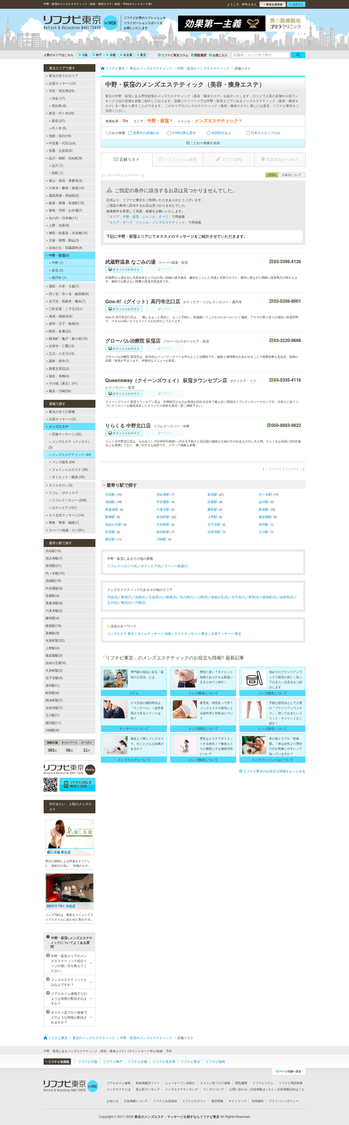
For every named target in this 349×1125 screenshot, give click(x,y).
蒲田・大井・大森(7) (64, 286)
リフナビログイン (194, 1101)
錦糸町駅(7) (54, 700)
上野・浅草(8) (59, 225)
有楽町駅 (163, 516)
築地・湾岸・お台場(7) (65, 210)
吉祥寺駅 (214, 531)
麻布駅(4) (52, 617)
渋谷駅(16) (53, 550)
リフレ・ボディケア (63, 492)
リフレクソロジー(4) (122, 565)
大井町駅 (163, 524)
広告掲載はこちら (262, 1089)
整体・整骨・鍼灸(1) (64, 522)
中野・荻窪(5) (59, 255)
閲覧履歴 (200, 55)
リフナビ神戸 (112, 1061)
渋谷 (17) (58, 98)
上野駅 (212, 516)
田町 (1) (57, 172)
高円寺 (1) (59, 277)
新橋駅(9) (52, 632)
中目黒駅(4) (54, 588)
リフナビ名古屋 (163, 1061)
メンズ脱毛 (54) (63, 461)
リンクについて (213, 1089)
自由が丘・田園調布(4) (65, 247)
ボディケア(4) (151, 565)
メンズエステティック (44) (71, 454)
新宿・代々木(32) (61, 113)
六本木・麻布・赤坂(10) (66, 187)
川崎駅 (161, 539)
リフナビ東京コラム (174, 55)
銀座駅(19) (53, 625)
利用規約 (258, 1101)
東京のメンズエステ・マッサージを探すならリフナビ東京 (176, 1116)
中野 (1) (57, 262)
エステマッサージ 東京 (191, 633)
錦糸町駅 (163, 531)
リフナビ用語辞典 (291, 1083)
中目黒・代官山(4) (62, 143)
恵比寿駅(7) (54, 558)
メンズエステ (58, 426)
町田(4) (254, 596)
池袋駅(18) (53, 580)
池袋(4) (140, 596)
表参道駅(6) (54, 602)
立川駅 (264, 531)
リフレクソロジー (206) (69, 500)
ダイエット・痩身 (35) (68, 476)
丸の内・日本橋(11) (63, 217)
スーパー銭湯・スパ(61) (66, 530)
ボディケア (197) (64, 507)
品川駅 (264, 501)
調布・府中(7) (59, 360)
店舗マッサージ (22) (67, 433)
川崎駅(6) (52, 730)
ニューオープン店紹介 (180, 1083)
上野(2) (202, 596)
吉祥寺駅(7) (54, 707)
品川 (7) (57, 165)
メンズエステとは (119, 1089)
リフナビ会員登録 (165, 1101)
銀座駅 (264, 509)
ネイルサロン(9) (61, 485)
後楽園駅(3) (54, 655)
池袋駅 (110, 501)
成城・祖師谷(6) (61, 316)
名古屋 (127, 55)
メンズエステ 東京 (120, 633)
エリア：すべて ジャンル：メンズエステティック (147, 222)
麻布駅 (212, 509)
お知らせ (113, 1101)
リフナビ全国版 (58, 1061)
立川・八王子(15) (61, 353)
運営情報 (217, 1101)
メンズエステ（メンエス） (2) (70, 444)
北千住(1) (238, 596)
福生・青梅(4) (59, 375)
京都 (113, 55)
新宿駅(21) (53, 565)
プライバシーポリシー (284, 1101)
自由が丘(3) (219, 596)
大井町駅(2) (54, 670)
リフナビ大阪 (88, 1061)
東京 (143, 55)
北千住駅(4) (54, 677)
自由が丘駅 (113, 524)
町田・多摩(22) (60, 331)
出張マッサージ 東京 (226, 633)
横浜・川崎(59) (60, 390)
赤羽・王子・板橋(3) (64, 323)
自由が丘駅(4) (56, 662)
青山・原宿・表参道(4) (65, 180)
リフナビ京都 (137, 1061)
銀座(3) (171, 596)
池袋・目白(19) (60, 135)
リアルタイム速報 (119, 1083)
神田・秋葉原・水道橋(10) (68, 232)
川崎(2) (140, 602)
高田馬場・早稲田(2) (64, 195)
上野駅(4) (52, 647)
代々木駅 (265, 494)
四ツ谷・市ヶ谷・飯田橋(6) (69, 293)
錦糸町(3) (269, 596)
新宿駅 (212, 494)
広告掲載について (136, 1101)
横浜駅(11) (53, 722)
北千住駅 (214, 524)
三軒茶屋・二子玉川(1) (65, 308)
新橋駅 (110, 516)
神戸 (99, 55)
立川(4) (112, 602)
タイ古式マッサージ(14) (66, 515)
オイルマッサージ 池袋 (154, 633)
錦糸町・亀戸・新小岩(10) (68, 338)
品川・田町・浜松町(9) (65, 158)
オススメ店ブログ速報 (215, 1083)
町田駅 (110, 531)
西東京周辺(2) (59, 368)
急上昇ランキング (148, 1089)
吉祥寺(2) (287, 596)
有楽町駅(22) (55, 640)
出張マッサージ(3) (62, 83)
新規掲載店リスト (148, 1083)
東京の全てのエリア (63, 75)
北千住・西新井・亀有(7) (67, 301)
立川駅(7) (52, 715)
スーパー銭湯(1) (176, 565)
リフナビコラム (262, 1083)
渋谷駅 (110, 494)
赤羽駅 (264, 524)
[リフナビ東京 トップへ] (81, 23)
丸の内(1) (187, 596)
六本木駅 (163, 509)
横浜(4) (126, 602)
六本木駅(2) (54, 610)
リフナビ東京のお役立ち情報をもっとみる (274, 771)
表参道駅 (111, 509)
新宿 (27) (58, 120)
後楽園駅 (265, 516)
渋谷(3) (112, 596)
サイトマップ (237, 1101)
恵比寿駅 (163, 494)
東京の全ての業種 (62, 411)
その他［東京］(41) (63, 383)
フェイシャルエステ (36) (70, 469)
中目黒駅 (163, 501)
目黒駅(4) (52, 595)
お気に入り (219, 55)
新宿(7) (126, 596)
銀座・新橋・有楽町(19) (66, 202)
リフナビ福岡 (215, 1061)
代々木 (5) (59, 128)
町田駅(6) (52, 692)
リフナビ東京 (190, 1061)
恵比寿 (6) (59, 105)
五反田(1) (156, 596)
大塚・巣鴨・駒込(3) (64, 240)
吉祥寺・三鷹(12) (61, 345)
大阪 (85, 55)
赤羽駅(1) (52, 685)
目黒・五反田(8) (61, 150)
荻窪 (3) (57, 270)
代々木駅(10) (55, 573)
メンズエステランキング (181, 1089)
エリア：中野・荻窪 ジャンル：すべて (139, 216)
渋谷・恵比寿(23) (61, 90)
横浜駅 (110, 539)
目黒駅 (212, 501)
